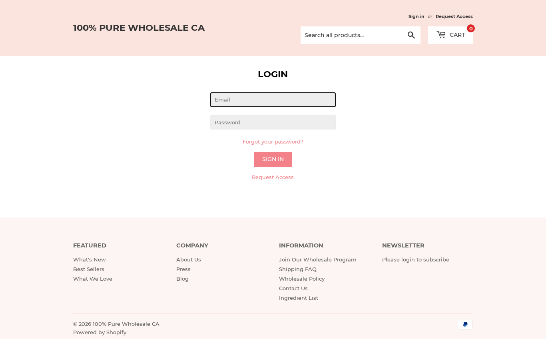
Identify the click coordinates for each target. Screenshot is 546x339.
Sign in (416, 16)
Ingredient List (298, 298)
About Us (188, 259)
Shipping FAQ (298, 269)
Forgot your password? (273, 141)
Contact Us (293, 288)
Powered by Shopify (99, 332)
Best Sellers (88, 269)
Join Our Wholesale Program (318, 259)
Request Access (454, 16)
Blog (182, 278)
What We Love (92, 278)
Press (183, 269)
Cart (460, 32)
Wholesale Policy (302, 278)
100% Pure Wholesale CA (139, 27)
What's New (89, 259)
